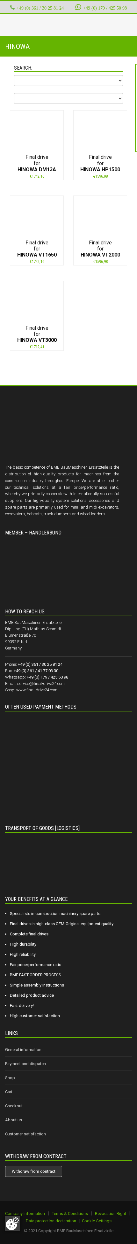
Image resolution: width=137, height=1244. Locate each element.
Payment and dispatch (25, 1063)
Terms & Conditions (70, 1213)
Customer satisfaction (25, 1134)
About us (13, 1119)
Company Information (25, 1213)
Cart (8, 1091)
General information (23, 1049)
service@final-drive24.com (41, 683)
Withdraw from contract (33, 1171)
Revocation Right (110, 1213)
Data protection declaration (51, 1220)
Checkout (14, 1105)
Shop (10, 1077)
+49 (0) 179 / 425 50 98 (104, 8)
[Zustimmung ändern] (12, 1223)
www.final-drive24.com (36, 689)
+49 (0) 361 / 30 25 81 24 (40, 8)
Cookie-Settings (97, 1220)
